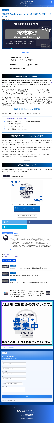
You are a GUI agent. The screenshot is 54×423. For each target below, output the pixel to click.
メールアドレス (5, 371)
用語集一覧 (17, 256)
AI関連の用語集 (6, 254)
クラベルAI (30, 410)
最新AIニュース (19, 6)
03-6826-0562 (27, 415)
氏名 (3, 361)
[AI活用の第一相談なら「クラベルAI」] (27, 2)
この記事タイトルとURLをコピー (28, 215)
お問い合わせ (49, 6)
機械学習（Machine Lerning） (20, 57)
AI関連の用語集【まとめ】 (18, 68)
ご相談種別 (4, 383)
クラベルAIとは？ (10, 6)
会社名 (3, 366)
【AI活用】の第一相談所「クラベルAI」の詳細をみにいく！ (27, 208)
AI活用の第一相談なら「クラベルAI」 (32, 412)
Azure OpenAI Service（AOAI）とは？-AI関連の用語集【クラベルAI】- (29, 268)
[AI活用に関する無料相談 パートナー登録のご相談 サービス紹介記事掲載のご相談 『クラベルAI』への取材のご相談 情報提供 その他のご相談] (14, 382)
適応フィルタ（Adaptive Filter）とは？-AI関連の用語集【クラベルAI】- (29, 282)
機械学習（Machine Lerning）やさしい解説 (24, 65)
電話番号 (3, 376)
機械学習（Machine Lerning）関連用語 (21, 60)
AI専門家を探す (41, 6)
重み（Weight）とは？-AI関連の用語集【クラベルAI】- (24, 275)
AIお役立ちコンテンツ (30, 6)
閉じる (29, 52)
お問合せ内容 (4, 386)
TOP (3, 6)
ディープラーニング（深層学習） (16, 118)
